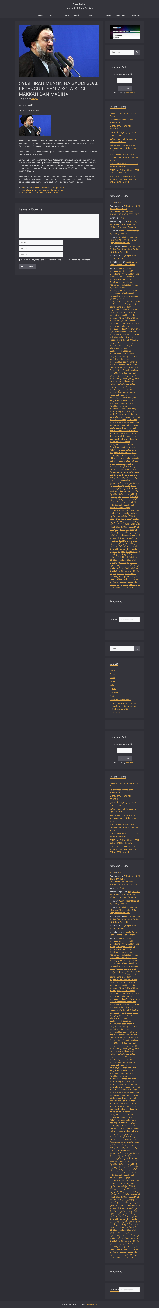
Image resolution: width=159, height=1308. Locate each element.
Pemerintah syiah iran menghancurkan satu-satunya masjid (42, 190)
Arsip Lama (136, 15)
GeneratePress (91, 1305)
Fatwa (67, 15)
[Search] (137, 52)
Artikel (49, 15)
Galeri (76, 15)
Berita (58, 15)
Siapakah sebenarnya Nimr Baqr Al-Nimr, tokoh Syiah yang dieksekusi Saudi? (123, 240)
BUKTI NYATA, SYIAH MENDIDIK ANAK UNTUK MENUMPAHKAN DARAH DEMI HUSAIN (124, 179)
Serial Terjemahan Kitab (115, 15)
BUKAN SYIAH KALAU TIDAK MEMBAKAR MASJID (39, 192)
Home (40, 15)
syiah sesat (59, 188)
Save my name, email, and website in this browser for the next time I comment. (55, 260)
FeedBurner (131, 92)
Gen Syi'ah (79, 4)
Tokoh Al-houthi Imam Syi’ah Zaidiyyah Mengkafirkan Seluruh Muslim (124, 157)
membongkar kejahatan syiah (44, 188)
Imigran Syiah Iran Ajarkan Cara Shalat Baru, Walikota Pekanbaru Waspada (125, 224)
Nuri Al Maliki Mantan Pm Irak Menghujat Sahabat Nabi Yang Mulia (123, 148)
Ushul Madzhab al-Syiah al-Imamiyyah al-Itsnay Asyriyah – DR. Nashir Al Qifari (125, 706)
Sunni (112, 202)
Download (89, 15)
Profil (100, 15)
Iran (31, 188)
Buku (114, 689)
